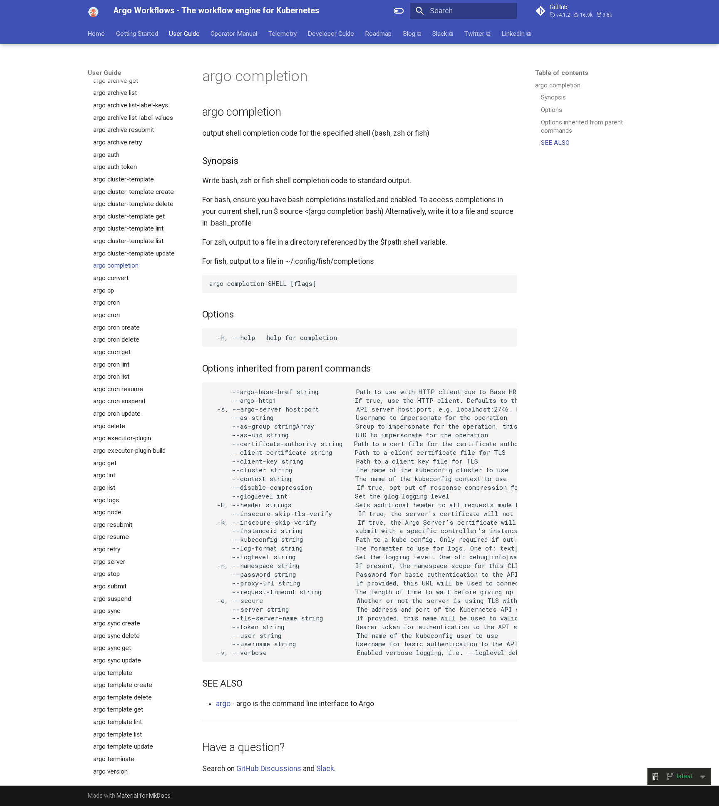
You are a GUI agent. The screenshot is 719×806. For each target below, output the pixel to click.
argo (223, 703)
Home (96, 33)
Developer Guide (330, 33)
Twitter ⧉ (477, 33)
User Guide (184, 33)
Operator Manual (234, 33)
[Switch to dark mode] (399, 11)
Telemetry (282, 33)
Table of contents (561, 73)
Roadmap (378, 33)
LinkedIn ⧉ (516, 33)
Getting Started (137, 33)
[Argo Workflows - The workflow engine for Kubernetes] (93, 11)
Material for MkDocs (144, 795)
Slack (325, 768)
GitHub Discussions (268, 768)
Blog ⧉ (412, 33)
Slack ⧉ (443, 33)
